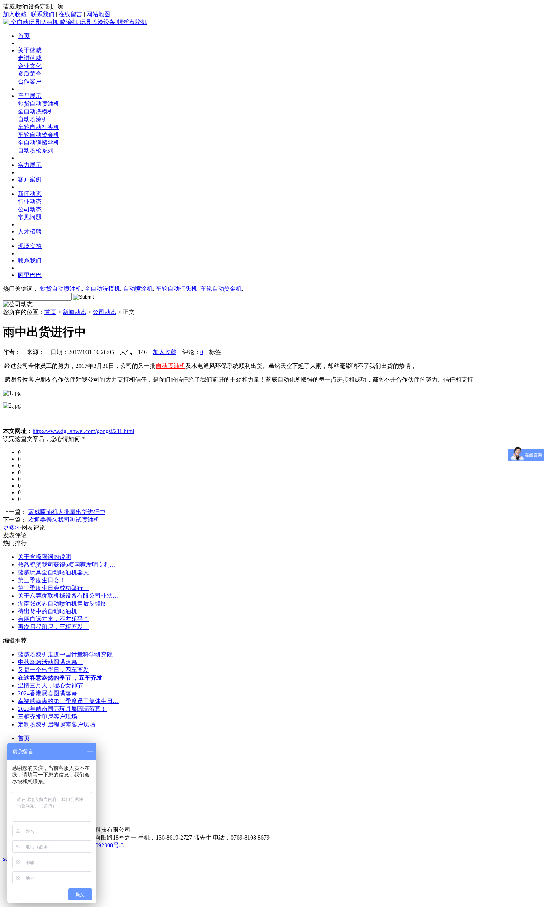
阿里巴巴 (30, 275)
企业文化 (30, 66)
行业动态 (30, 201)
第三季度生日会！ (41, 580)
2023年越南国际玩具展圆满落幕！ (62, 709)
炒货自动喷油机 (38, 103)
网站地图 (98, 14)
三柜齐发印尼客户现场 (47, 716)
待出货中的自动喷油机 (47, 611)
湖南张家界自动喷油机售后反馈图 (62, 603)
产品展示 (30, 96)
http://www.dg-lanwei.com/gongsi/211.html (83, 431)
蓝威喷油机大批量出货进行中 (66, 512)
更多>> (12, 527)
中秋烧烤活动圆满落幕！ (50, 662)
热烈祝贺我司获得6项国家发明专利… (67, 564)
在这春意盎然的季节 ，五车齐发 (60, 678)
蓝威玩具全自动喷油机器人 (53, 572)
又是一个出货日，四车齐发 (53, 670)
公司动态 (30, 209)
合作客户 (30, 81)
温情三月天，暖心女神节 (50, 685)
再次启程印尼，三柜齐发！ (53, 627)
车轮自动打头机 (38, 127)
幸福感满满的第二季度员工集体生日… (68, 701)
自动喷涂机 (32, 119)
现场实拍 (30, 246)
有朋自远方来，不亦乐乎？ (53, 619)
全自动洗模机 (35, 111)
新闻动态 (30, 194)
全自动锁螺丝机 (38, 142)
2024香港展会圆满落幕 (47, 693)
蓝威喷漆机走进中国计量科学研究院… (68, 654)
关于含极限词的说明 (44, 557)
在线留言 (70, 14)
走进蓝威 (30, 58)
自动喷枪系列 (35, 150)
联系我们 (42, 14)
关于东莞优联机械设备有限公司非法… (68, 596)
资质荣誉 (30, 73)
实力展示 (30, 165)
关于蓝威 (30, 50)
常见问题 (30, 217)
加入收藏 (15, 14)
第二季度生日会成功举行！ (53, 588)
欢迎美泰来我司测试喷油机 (63, 520)
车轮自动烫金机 (38, 135)
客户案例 (30, 179)
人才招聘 (30, 231)
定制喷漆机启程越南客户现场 (56, 724)
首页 (24, 36)
